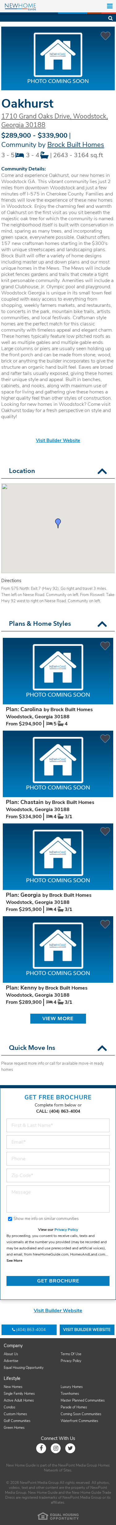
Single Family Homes (19, 1393)
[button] (102, 471)
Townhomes (70, 1393)
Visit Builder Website (58, 440)
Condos (9, 1407)
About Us (11, 1354)
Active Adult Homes (19, 1400)
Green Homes (14, 1427)
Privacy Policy (66, 1229)
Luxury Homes (72, 1387)
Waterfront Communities (79, 1421)
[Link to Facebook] (41, 1448)
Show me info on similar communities (46, 1219)
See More (14, 1260)
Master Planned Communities (83, 1400)
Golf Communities (17, 1421)
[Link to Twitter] (70, 1448)
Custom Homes (15, 1414)
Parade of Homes (74, 1407)
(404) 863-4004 (31, 1330)
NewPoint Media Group (77, 1465)
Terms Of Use (71, 1354)
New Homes (13, 1387)
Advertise (11, 1361)
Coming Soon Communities (81, 1414)
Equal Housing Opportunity (24, 1367)
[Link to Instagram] (56, 1448)
